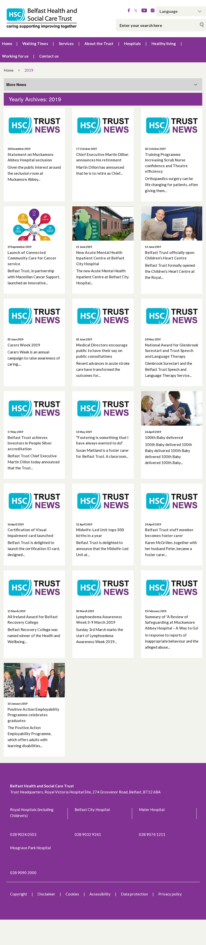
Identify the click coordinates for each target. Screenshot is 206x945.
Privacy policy (170, 894)
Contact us (49, 56)
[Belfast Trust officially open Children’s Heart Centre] (171, 223)
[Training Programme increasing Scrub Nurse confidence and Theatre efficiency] (171, 125)
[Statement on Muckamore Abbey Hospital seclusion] (34, 125)
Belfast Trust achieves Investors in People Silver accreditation (30, 443)
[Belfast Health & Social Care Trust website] (43, 18)
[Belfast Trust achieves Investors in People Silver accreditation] (34, 408)
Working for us (15, 56)
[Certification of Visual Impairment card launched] (34, 501)
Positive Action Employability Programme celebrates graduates (33, 715)
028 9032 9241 (88, 834)
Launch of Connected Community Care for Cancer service (32, 258)
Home (7, 43)
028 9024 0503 (23, 834)
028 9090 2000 (23, 872)
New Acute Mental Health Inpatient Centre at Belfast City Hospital (100, 258)
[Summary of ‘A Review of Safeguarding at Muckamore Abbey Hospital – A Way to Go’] (171, 587)
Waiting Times (35, 43)
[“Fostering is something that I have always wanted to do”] (102, 408)
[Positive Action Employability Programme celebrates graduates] (34, 680)
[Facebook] (129, 11)
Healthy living (163, 43)
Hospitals (132, 43)
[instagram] (152, 11)
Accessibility (100, 894)
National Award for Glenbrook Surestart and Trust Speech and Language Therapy (171, 350)
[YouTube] (144, 11)
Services (66, 43)
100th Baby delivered (164, 437)
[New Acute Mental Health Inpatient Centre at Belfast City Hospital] (102, 223)
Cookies (72, 894)
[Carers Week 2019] (34, 316)
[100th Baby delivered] (171, 408)
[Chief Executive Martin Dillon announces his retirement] (102, 125)
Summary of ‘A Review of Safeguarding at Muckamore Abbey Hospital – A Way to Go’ (171, 622)
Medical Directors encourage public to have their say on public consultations (102, 350)
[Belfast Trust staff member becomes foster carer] (171, 501)
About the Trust (98, 43)
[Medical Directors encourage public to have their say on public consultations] (102, 316)
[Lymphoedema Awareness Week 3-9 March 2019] (102, 587)
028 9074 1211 (152, 834)
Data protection (134, 894)
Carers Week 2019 (24, 345)
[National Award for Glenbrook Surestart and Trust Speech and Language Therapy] (171, 316)
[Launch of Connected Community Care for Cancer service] (34, 223)
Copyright (18, 894)
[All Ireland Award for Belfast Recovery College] (34, 587)
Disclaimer (46, 894)
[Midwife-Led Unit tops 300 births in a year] (102, 501)
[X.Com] (136, 11)
